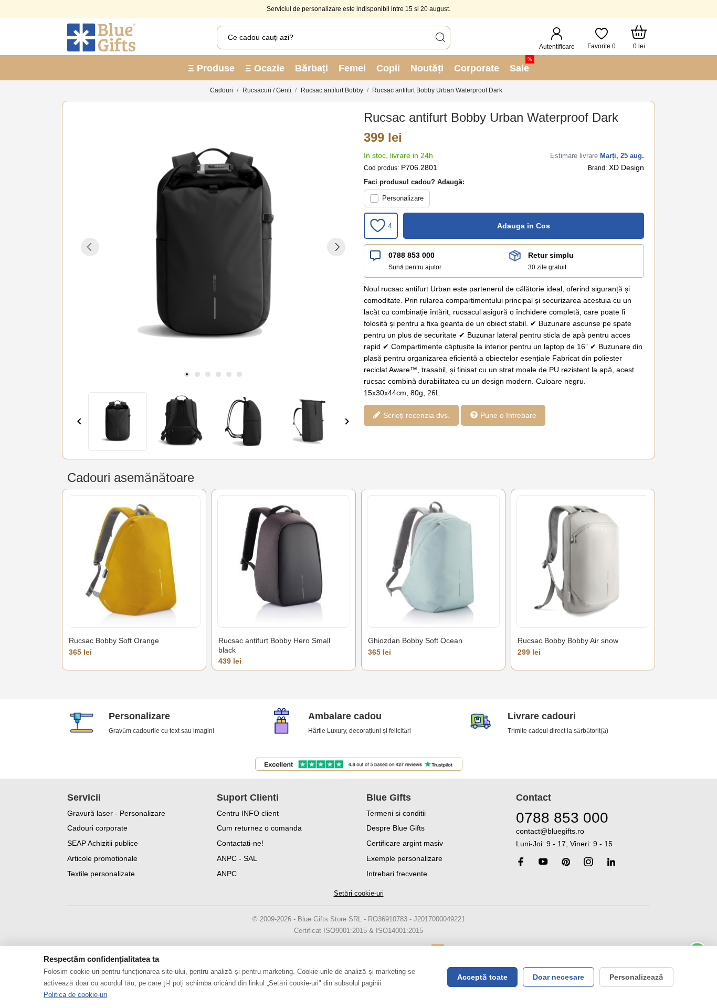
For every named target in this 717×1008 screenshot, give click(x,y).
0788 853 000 (411, 255)
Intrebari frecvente (396, 873)
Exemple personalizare (404, 858)
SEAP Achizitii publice (102, 843)
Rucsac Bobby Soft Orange (114, 640)
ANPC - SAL (237, 858)
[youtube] (543, 861)
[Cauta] (439, 37)
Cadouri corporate (97, 828)
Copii (388, 68)
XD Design (626, 167)
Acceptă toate (482, 977)
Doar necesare (558, 977)
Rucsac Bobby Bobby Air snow (568, 640)
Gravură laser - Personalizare (116, 813)
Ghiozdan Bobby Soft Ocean (415, 640)
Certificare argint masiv (404, 843)
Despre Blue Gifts (395, 828)
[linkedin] (611, 862)
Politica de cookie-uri (75, 995)
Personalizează (636, 977)
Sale (521, 65)
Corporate (476, 68)
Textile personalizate (101, 873)
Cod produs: (381, 168)
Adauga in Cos (523, 226)
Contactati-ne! (240, 843)
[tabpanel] (213, 246)
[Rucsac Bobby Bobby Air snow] (582, 561)
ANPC (227, 873)
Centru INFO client (248, 813)
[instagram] (588, 861)
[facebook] (520, 861)
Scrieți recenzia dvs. (415, 415)
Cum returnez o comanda (259, 828)
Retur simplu (551, 255)
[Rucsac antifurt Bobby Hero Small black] (283, 561)
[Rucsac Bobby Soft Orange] (134, 561)
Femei (352, 68)
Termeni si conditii (396, 813)
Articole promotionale (102, 858)
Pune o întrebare (507, 415)
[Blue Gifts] (101, 37)
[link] (583, 837)
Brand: (597, 168)
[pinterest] (566, 861)
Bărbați (311, 68)
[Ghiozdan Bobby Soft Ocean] (433, 561)
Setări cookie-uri (359, 893)
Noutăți (427, 68)
